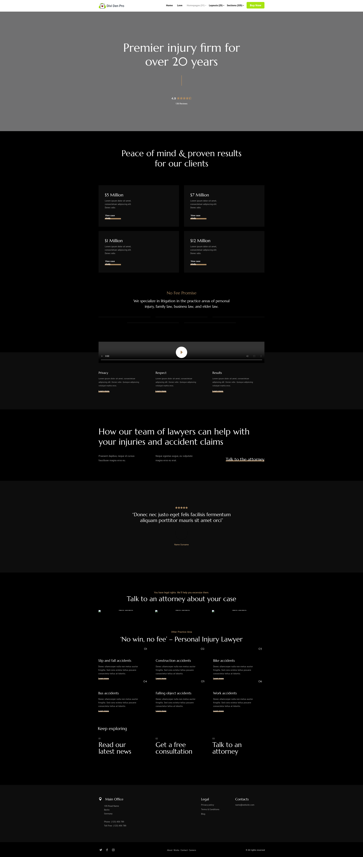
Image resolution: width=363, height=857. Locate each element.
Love (179, 5)
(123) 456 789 (117, 821)
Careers (192, 850)
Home (169, 5)
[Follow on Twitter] (100, 849)
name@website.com (244, 804)
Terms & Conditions (210, 809)
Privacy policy (207, 804)
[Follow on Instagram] (113, 849)
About (170, 850)
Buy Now (255, 5)
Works (177, 850)
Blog (203, 814)
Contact (184, 850)
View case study (110, 217)
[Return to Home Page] (111, 4)
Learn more (104, 391)
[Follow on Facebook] (107, 849)
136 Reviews (181, 103)
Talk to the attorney (245, 459)
